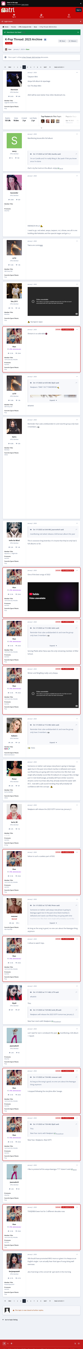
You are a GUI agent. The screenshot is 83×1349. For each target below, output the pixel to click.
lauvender (14, 193)
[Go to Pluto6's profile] (47, 121)
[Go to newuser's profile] (14, 905)
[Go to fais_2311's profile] (14, 291)
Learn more (4, 3)
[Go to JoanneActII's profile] (14, 1035)
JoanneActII (56, 530)
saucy (14, 151)
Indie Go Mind (14, 540)
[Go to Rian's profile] (6, 49)
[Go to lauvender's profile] (14, 182)
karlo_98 (14, 822)
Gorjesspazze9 (14, 1271)
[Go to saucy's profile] (14, 140)
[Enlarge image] (53, 396)
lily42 (53, 383)
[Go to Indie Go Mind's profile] (14, 530)
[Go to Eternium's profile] (14, 79)
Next (45, 67)
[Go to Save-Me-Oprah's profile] (43, 121)
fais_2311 (14, 301)
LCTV (14, 258)
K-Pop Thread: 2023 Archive (31, 57)
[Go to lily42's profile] (14, 992)
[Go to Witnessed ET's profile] (52, 121)
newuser (14, 916)
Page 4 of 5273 (58, 67)
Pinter (14, 779)
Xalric (14, 437)
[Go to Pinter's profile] (14, 768)
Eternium (14, 90)
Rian (9, 49)
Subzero (14, 736)
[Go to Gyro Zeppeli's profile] (57, 121)
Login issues (8, 21)
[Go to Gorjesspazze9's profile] (14, 1261)
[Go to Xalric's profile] (14, 426)
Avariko (54, 154)
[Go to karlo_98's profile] (14, 811)
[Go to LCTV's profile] (14, 247)
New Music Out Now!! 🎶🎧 (16, 32)
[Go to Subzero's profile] (14, 725)
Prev (9, 67)
